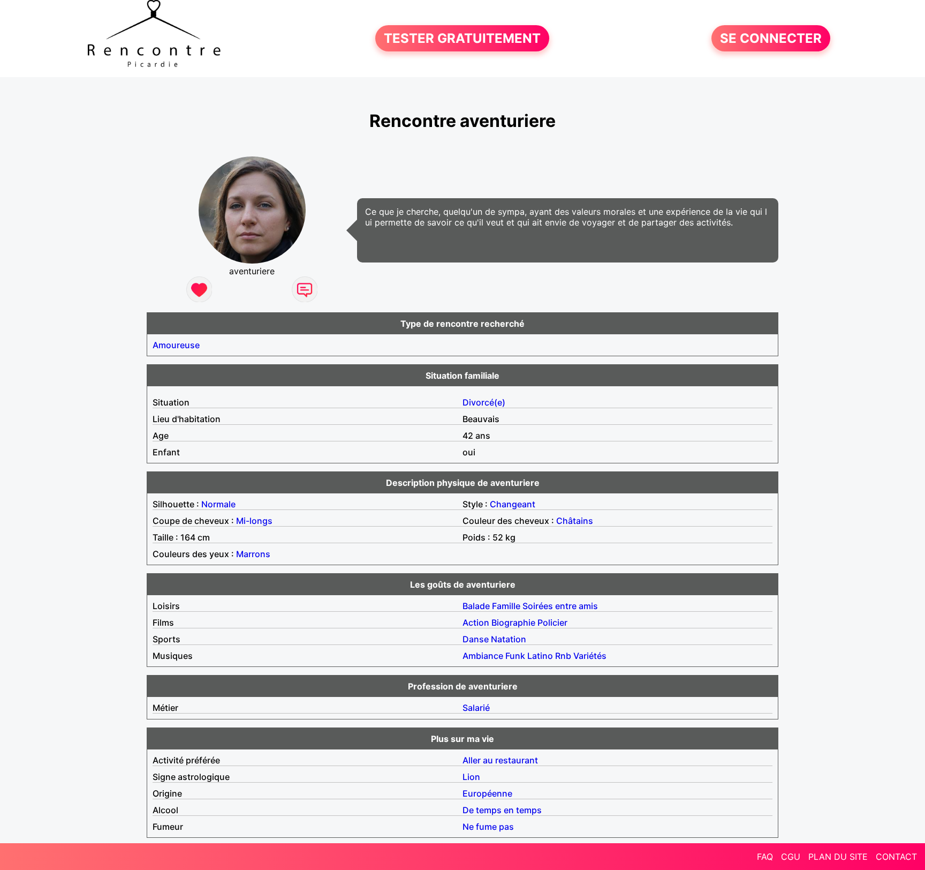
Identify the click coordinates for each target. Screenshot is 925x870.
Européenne (487, 793)
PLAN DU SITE (838, 856)
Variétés (589, 655)
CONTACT (896, 856)
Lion (471, 776)
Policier (552, 622)
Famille (506, 606)
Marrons (253, 554)
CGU (790, 856)
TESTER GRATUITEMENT (462, 38)
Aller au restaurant (500, 760)
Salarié (476, 707)
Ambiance (482, 655)
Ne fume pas (488, 826)
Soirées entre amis (560, 606)
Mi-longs (254, 520)
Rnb (563, 655)
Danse (475, 639)
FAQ (765, 856)
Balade (476, 606)
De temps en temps (502, 810)
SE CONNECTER (771, 38)
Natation (508, 639)
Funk (515, 655)
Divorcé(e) (483, 402)
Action (475, 622)
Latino (540, 655)
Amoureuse (176, 345)
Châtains (574, 520)
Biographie (513, 622)
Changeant (512, 504)
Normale (218, 504)
